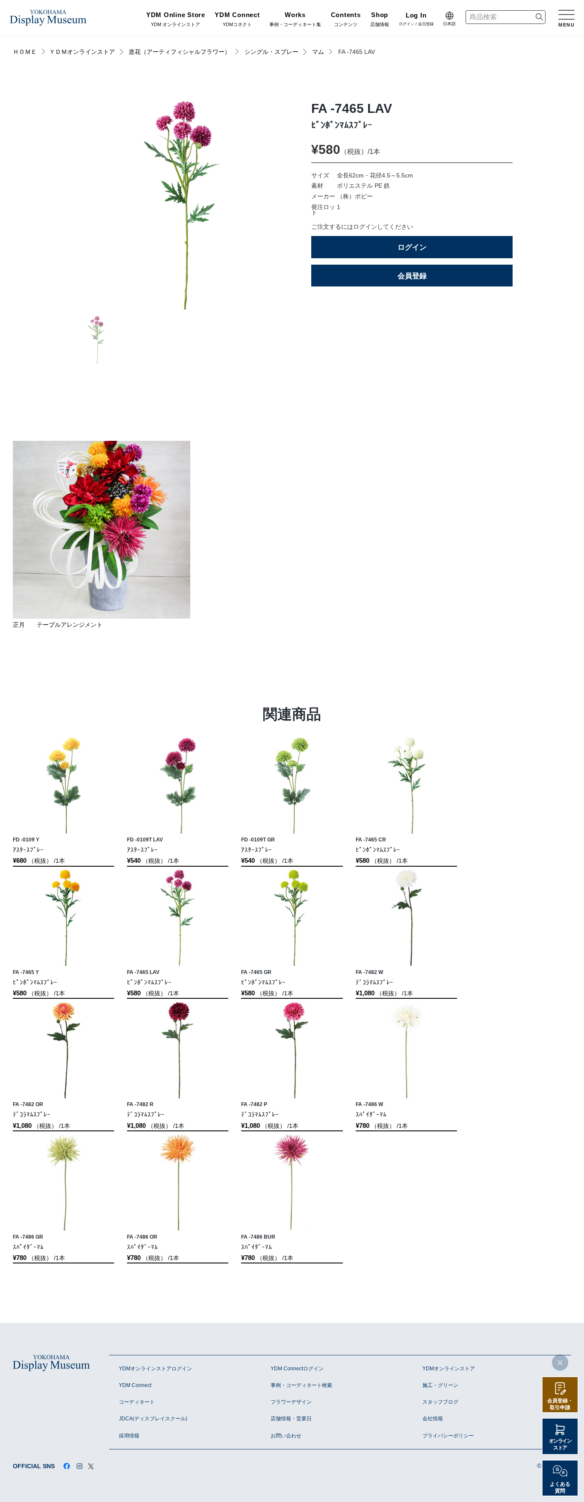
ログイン (412, 247)
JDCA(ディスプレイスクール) (153, 1419)
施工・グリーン (440, 1385)
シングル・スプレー (271, 52)
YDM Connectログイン (297, 1369)
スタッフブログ (440, 1402)
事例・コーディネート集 (295, 19)
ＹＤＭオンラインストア (82, 52)
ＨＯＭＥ (25, 52)
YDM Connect (135, 1385)
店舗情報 (379, 19)
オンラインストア (560, 1444)
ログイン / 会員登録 (416, 19)
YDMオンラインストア (448, 1369)
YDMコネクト (237, 19)
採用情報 (129, 1436)
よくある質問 (560, 1487)
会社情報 (432, 1419)
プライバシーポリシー (448, 1436)
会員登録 (412, 276)
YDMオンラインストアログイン (155, 1369)
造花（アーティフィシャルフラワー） (179, 52)
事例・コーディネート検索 (301, 1385)
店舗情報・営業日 (291, 1419)
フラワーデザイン (291, 1402)
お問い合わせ (286, 1436)
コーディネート (137, 1402)
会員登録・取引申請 (560, 1404)
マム (318, 52)
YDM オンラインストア (175, 19)
